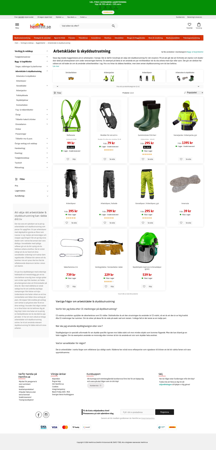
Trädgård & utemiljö (42, 38)
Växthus (107, 38)
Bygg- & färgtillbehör (195, 52)
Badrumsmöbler (173, 38)
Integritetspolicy (58, 389)
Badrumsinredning (22, 38)
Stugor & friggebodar (136, 38)
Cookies (55, 386)
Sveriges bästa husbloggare (63, 394)
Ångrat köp (56, 381)
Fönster (71, 38)
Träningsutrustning (191, 38)
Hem (16, 43)
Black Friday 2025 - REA (61, 392)
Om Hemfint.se (58, 384)
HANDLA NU (108, 12)
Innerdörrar (96, 38)
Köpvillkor (56, 379)
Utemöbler (119, 38)
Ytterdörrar (83, 38)
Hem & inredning (155, 38)
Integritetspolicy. (148, 418)
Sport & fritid (59, 38)
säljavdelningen (165, 384)
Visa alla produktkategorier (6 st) (128, 86)
